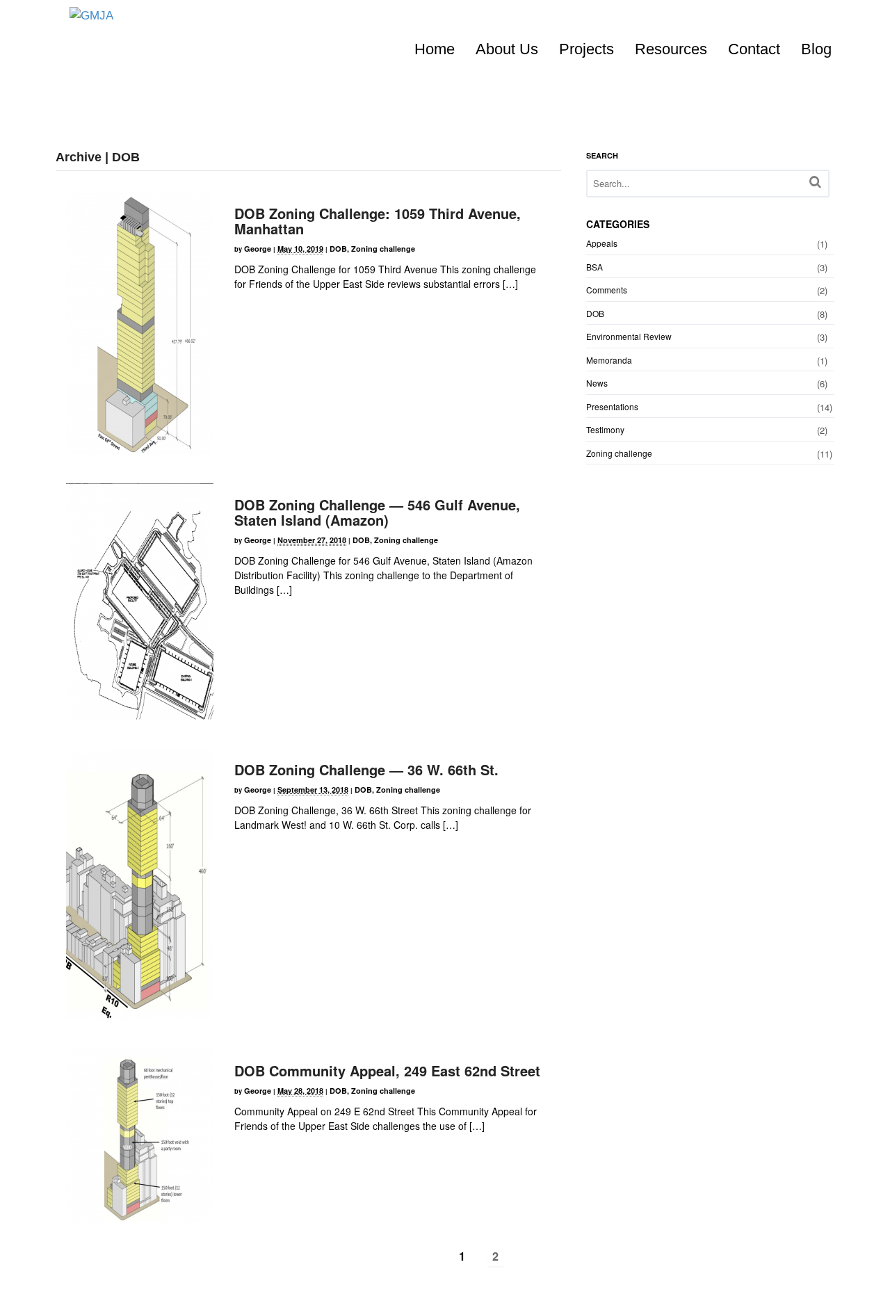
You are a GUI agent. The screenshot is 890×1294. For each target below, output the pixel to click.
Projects (586, 49)
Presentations (612, 406)
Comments (606, 290)
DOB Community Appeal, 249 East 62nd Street (387, 1070)
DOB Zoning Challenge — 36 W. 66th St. (366, 769)
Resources (671, 49)
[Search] (815, 181)
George (257, 248)
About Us (507, 49)
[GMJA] (91, 15)
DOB (338, 248)
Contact (754, 49)
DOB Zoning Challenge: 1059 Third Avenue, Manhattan (377, 220)
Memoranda (609, 360)
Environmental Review (629, 336)
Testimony (605, 429)
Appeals (601, 243)
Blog (816, 49)
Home (434, 49)
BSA (594, 267)
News (597, 383)
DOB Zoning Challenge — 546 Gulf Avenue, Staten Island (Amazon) (377, 512)
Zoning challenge (383, 248)
